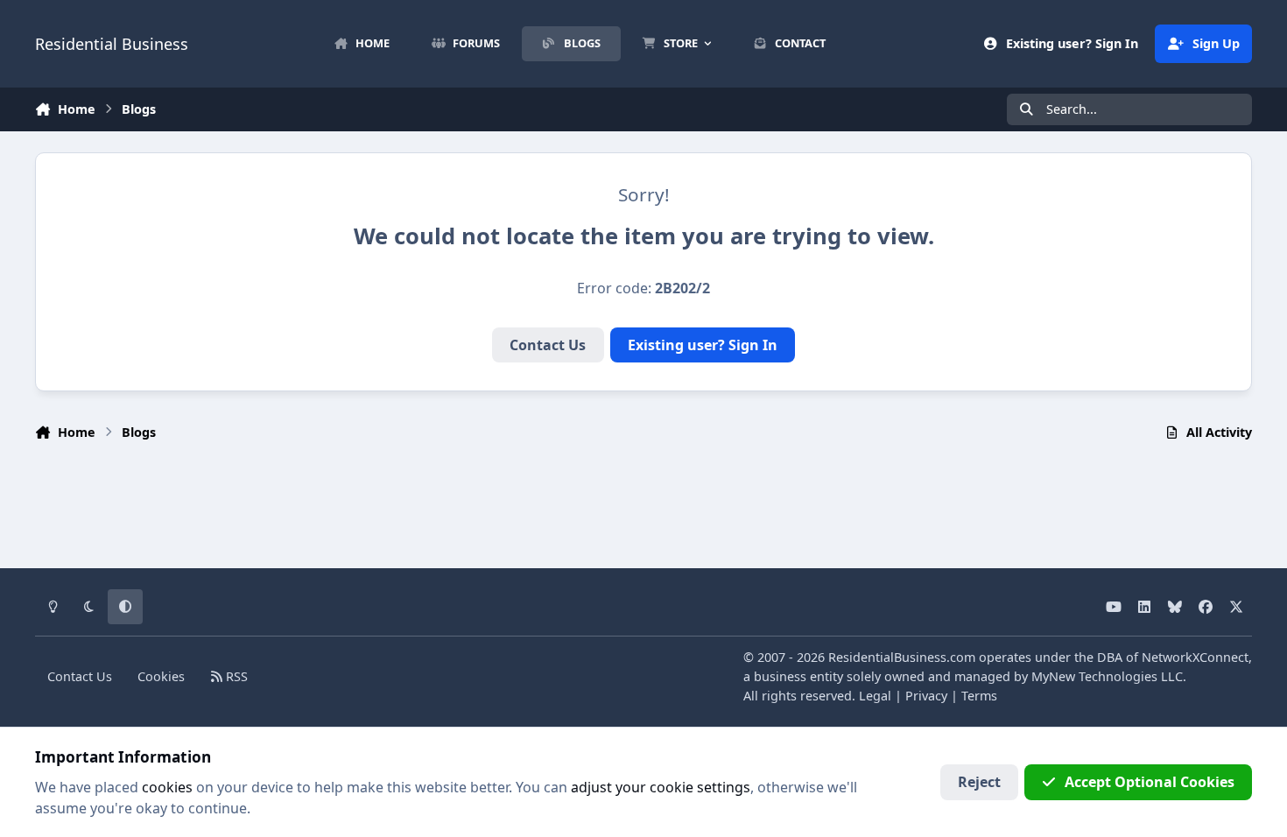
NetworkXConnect (1195, 657)
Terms (979, 695)
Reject (979, 781)
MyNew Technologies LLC (1107, 676)
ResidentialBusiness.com (901, 657)
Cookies (161, 676)
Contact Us (548, 345)
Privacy (926, 695)
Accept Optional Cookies (1149, 781)
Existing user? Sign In (702, 345)
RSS (235, 676)
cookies (167, 787)
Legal (875, 695)
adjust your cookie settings (660, 787)
